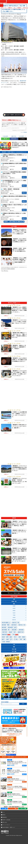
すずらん (6, 270)
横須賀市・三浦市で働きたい (9, 152)
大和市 (15, 634)
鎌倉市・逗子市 (9, 639)
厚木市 (15, 636)
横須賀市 (12, 268)
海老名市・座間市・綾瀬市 (7, 636)
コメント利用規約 (24, 132)
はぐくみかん (3, 268)
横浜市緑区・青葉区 (6, 624)
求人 (15, 7)
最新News (10, 7)
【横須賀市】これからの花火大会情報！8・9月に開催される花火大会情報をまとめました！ (19, 360)
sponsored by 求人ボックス (21, 152)
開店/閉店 (19, 7)
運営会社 (3, 814)
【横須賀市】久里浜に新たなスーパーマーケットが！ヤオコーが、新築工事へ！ (19, 426)
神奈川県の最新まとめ (6, 622)
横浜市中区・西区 (15, 622)
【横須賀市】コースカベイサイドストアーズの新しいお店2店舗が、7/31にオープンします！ (19, 321)
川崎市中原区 (4, 632)
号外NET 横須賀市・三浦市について (8, 827)
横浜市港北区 (14, 624)
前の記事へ (6, 136)
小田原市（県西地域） (6, 641)
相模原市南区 (6, 634)
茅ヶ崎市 (16, 639)
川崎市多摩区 (14, 629)
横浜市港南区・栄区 (6, 629)
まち (3, 270)
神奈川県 (19, 14)
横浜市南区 (4, 627)
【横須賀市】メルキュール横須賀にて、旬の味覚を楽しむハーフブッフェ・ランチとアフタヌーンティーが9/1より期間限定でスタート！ (19, 542)
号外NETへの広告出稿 (6, 819)
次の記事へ (22, 136)
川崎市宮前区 (21, 629)
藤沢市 (3, 639)
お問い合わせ (4, 822)
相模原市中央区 (21, 632)
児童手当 (8, 268)
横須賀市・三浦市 (12, 632)
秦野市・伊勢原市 (22, 636)
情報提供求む (4, 817)
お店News (24, 7)
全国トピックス (3, 7)
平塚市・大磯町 (23, 639)
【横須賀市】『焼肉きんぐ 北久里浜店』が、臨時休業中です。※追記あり (19, 347)
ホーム (3, 812)
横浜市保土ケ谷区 (22, 624)
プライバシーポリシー (6, 824)
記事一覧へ (14, 136)
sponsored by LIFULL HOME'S (20, 756)
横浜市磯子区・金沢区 (12, 627)
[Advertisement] (14, 287)
